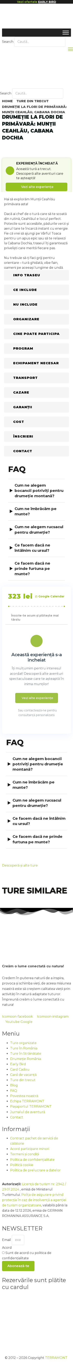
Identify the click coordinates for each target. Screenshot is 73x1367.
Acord (7, 1248)
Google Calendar (51, 596)
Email (7, 1240)
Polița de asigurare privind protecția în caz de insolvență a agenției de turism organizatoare (34, 1200)
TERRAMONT (56, 1358)
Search (7, 42)
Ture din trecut (32, 101)
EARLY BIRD (47, 2)
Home (7, 101)
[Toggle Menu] (65, 32)
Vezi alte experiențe (37, 187)
